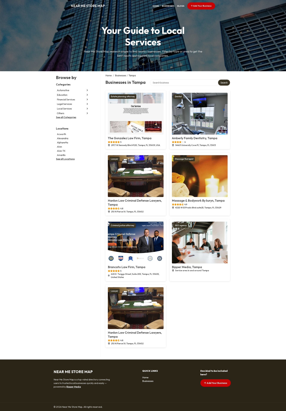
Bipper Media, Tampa (187, 267)
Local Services (64, 108)
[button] (87, 90)
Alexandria (62, 138)
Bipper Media (73, 386)
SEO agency (181, 225)
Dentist (178, 96)
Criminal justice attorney (122, 225)
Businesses (168, 6)
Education (62, 94)
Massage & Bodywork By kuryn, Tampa (198, 200)
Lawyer (114, 159)
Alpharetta (62, 142)
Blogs (180, 6)
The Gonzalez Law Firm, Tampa (129, 138)
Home (156, 6)
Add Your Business (202, 5)
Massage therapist (184, 159)
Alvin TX (61, 150)
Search (224, 82)
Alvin (59, 146)
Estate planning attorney (123, 96)
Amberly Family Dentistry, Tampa (194, 138)
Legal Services (64, 103)
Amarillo (61, 155)
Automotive (63, 90)
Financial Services (66, 99)
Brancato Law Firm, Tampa (126, 267)
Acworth (61, 134)
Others (60, 113)
